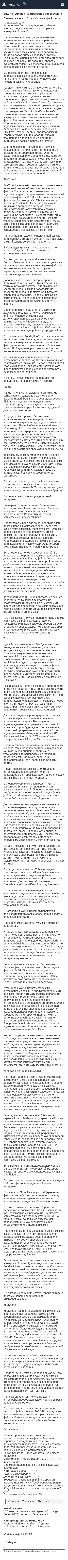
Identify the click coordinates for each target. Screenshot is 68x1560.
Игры (33, 1523)
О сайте (7, 1551)
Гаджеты (43, 1523)
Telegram (11, 1542)
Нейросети (21, 1523)
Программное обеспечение (20, 1494)
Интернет (44, 1526)
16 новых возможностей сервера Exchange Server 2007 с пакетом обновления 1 (30, 1513)
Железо (8, 1523)
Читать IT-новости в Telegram (29, 1501)
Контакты (16, 1551)
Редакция (27, 1551)
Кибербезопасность (15, 1526)
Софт (33, 1526)
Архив (36, 1551)
